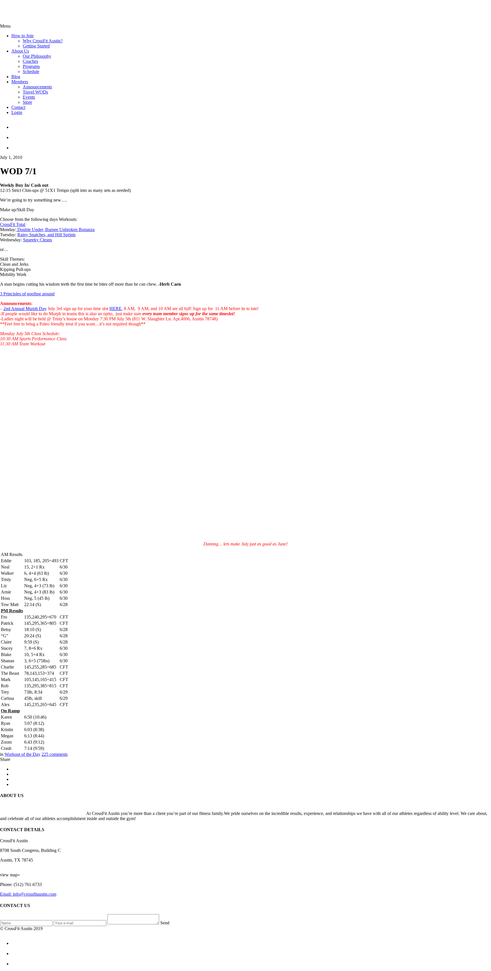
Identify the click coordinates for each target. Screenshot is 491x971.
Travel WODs (35, 92)
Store (27, 102)
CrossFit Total (12, 224)
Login (16, 112)
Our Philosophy (37, 56)
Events (29, 97)
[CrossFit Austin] (251, 125)
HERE (115, 308)
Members (19, 81)
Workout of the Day (22, 754)
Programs (31, 66)
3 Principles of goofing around (27, 293)
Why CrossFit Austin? (43, 40)
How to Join (22, 35)
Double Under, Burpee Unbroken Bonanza (55, 229)
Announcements (37, 86)
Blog (15, 76)
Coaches (30, 61)
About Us (20, 51)
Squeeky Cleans (37, 239)
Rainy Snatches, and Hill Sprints (46, 234)
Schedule (31, 71)
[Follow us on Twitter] (251, 135)
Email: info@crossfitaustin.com (28, 894)
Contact (18, 107)
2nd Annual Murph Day (25, 308)
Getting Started (36, 45)
